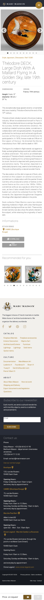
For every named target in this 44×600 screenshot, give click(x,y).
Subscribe (11, 427)
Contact (39, 581)
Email (6, 418)
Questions (7, 391)
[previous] (4, 30)
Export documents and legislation (17, 388)
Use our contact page (12, 463)
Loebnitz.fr (8, 365)
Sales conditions (36, 574)
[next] (40, 30)
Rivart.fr (31, 365)
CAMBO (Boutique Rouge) (15, 489)
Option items (9, 351)
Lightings (7, 348)
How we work (27, 382)
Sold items (28, 348)
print (13, 245)
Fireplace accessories (28, 338)
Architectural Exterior (12, 344)
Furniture (26, 344)
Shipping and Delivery (12, 385)
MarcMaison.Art (25, 361)
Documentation (10, 361)
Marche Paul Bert (12, 513)
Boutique (9, 467)
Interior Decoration (11, 341)
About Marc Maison (11, 382)
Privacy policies (25, 574)
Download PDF (13, 239)
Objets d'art (25, 341)
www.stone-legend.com (25, 567)
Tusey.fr (7, 368)
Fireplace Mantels (10, 338)
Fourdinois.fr (20, 365)
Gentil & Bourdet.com (21, 368)
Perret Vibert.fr (9, 371)
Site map (33, 581)
